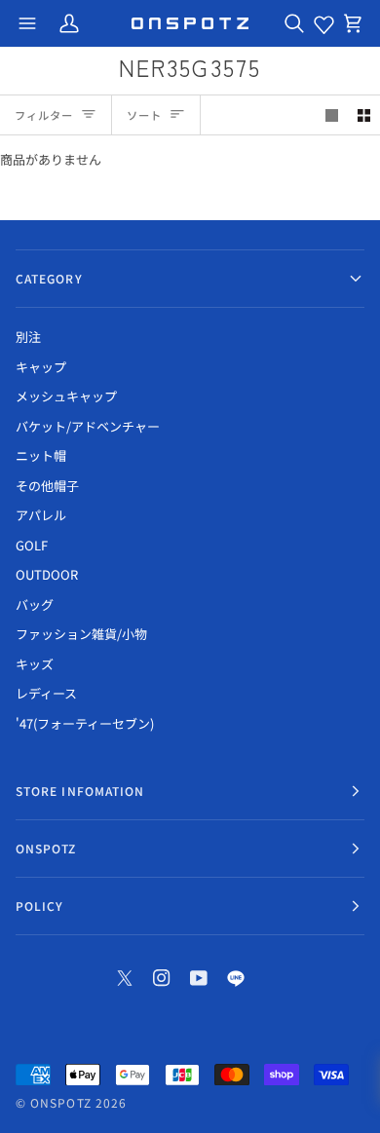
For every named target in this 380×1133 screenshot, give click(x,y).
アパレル (41, 515)
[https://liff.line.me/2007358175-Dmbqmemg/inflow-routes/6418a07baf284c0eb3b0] (236, 978)
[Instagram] (162, 978)
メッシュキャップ (66, 396)
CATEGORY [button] (49, 278)
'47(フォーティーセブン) (85, 723)
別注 (28, 336)
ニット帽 (41, 455)
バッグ (35, 604)
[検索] (294, 23)
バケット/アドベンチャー (88, 426)
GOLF (32, 545)
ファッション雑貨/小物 (81, 633)
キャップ (41, 367)
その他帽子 (47, 485)
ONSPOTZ (61, 1102)
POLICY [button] (39, 905)
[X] (124, 978)
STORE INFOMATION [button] (80, 790)
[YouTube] (199, 978)
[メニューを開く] (27, 23)
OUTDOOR (47, 574)
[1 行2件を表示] (364, 115)
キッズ (35, 664)
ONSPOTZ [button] (46, 848)
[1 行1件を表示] (332, 115)
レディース (46, 693)
